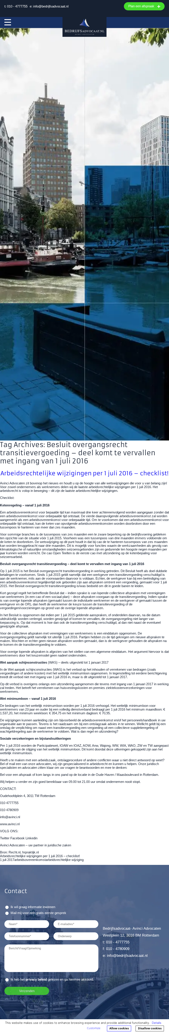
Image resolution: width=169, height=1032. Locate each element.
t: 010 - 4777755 (16, 6)
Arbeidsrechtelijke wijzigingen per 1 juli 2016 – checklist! (84, 473)
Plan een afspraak (141, 6)
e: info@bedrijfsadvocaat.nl (49, 6)
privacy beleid (36, 979)
